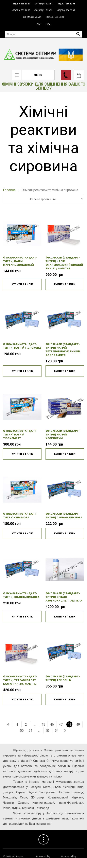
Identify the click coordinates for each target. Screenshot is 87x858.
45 (43, 724)
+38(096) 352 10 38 (21, 10)
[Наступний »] (65, 730)
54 (56, 730)
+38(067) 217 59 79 (43, 10)
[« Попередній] (8, 724)
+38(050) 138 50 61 (21, 4)
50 (22, 730)
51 (30, 730)
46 (52, 724)
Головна (9, 190)
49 (78, 724)
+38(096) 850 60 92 (66, 10)
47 (61, 724)
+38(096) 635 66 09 (32, 17)
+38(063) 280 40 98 (66, 4)
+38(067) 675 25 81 (43, 4)
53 (48, 730)
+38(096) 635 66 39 (55, 17)
